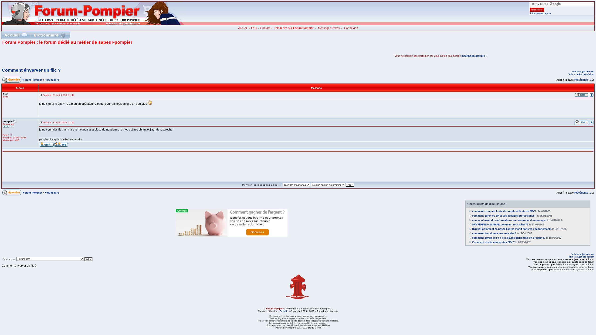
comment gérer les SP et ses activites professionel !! (504, 215)
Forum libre (52, 79)
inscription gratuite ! (474, 55)
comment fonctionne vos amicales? (494, 233)
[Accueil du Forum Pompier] (15, 35)
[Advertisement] (56, 56)
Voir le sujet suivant (583, 71)
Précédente (581, 79)
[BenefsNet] (232, 236)
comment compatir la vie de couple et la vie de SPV (503, 211)
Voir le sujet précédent (581, 74)
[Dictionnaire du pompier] (49, 35)
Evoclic (284, 311)
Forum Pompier (32, 79)
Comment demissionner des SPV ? (493, 242)
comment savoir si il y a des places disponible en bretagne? (508, 237)
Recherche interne (541, 13)
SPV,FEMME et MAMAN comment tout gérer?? (500, 224)
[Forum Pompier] (93, 24)
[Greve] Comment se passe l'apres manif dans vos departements (512, 229)
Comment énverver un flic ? (31, 70)
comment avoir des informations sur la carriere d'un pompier (509, 220)
